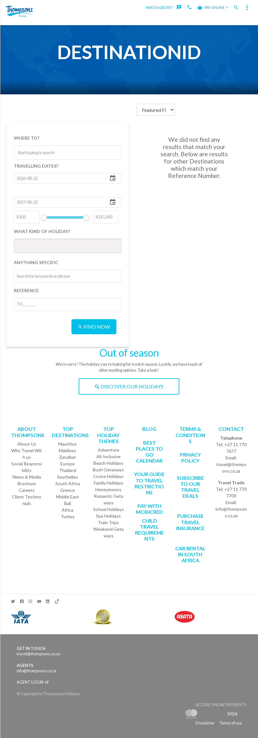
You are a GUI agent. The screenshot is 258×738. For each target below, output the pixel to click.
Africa (67, 510)
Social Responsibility (26, 467)
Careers (27, 490)
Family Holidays (108, 483)
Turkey (68, 516)
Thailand (67, 470)
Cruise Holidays (108, 476)
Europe (67, 463)
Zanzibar (67, 457)
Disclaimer (205, 722)
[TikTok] (56, 600)
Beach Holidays (108, 463)
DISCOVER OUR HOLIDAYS (131, 386)
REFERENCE (26, 290)
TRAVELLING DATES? (36, 166)
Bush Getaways (108, 469)
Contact (231, 429)
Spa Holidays (108, 516)
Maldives (67, 450)
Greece (67, 490)
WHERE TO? (26, 138)
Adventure (108, 449)
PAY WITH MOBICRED (149, 509)
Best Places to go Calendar (149, 452)
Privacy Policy (190, 457)
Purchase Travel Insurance (190, 522)
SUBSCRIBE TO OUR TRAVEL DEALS (190, 487)
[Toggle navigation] (247, 7)
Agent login (30, 682)
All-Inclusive (108, 456)
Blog (149, 429)
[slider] (44, 217)
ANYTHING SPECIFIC (36, 262)
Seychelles (67, 477)
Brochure (27, 483)
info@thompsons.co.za (231, 512)
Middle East (67, 496)
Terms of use (230, 722)
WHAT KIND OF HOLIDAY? (42, 231)
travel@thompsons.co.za (231, 468)
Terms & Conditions (190, 435)
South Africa (67, 483)
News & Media (27, 477)
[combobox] (41, 152)
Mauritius (67, 444)
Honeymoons (108, 489)
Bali (67, 503)
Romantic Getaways (108, 499)
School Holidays (108, 509)
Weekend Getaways (108, 532)
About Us (26, 444)
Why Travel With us (26, 454)
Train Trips (108, 522)
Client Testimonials (26, 500)
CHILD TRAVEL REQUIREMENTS (149, 530)
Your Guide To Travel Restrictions (149, 483)
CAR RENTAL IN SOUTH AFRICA (190, 554)
